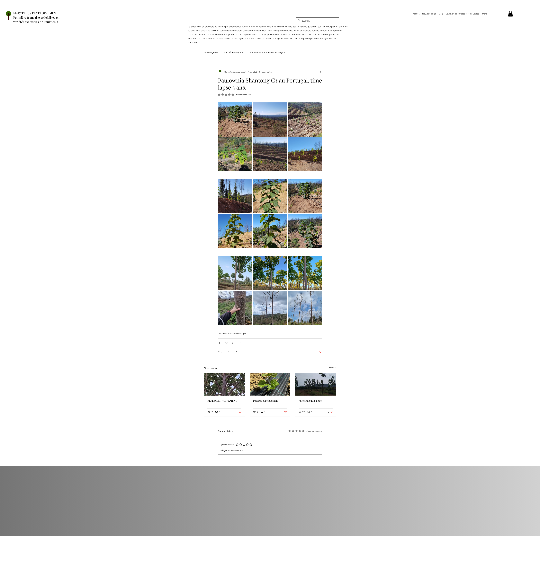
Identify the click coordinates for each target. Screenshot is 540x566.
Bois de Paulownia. (234, 52)
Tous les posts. (211, 52)
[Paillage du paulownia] (270, 384)
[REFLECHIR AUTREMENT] (224, 384)
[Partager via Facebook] (219, 343)
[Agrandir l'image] (235, 119)
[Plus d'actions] (320, 72)
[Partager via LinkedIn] (233, 343)
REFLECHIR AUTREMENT (222, 400)
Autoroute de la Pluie (310, 400)
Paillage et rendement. (265, 400)
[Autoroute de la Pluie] (315, 384)
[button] (510, 14)
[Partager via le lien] (240, 343)
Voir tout (332, 367)
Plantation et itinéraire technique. (267, 52)
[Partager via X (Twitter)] (226, 343)
